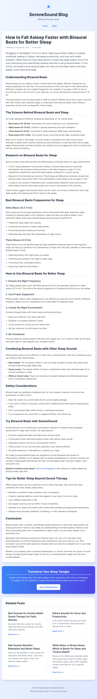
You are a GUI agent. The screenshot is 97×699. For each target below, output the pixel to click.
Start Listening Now (48, 587)
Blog (55, 26)
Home (45, 26)
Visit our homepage (44, 468)
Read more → (14, 634)
